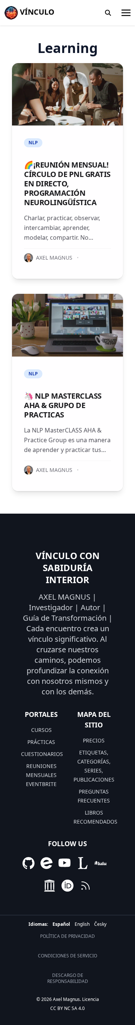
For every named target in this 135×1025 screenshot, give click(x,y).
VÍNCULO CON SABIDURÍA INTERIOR (68, 568)
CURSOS (41, 729)
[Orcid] (68, 885)
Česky (100, 924)
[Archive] (50, 885)
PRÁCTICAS (41, 741)
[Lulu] (100, 863)
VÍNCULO (36, 12)
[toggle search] (108, 13)
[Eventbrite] (46, 863)
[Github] (28, 863)
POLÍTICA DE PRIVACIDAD (67, 936)
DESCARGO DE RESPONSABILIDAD (67, 978)
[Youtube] (64, 863)
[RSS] (86, 885)
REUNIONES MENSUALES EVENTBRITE (41, 775)
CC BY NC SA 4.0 (67, 1008)
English (82, 924)
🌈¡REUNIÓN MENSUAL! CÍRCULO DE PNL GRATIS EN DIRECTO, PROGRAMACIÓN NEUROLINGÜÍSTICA (67, 183)
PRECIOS (94, 740)
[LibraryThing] (82, 863)
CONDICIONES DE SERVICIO (67, 956)
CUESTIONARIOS (42, 753)
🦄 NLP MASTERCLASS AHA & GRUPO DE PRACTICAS (63, 405)
